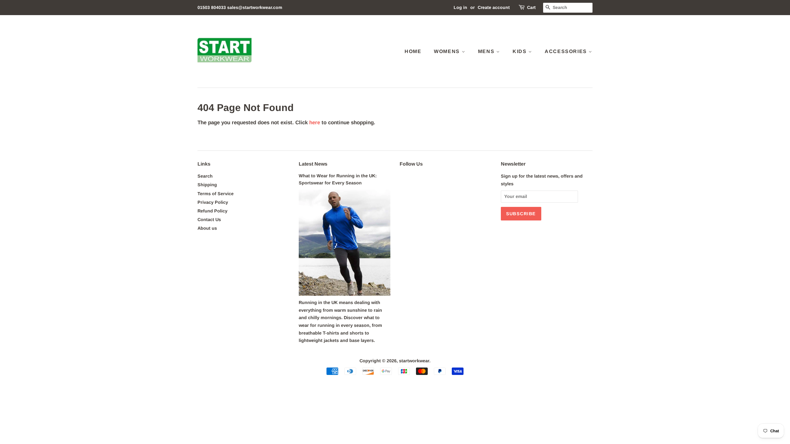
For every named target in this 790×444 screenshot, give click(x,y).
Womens (447, 51)
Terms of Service (216, 193)
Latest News (313, 163)
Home (413, 51)
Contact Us (209, 219)
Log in (460, 7)
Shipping (207, 184)
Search (205, 176)
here (314, 122)
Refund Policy (212, 210)
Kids (520, 51)
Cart (531, 7)
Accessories (566, 51)
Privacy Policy (213, 202)
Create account (494, 7)
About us (207, 228)
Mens (487, 51)
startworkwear (414, 360)
